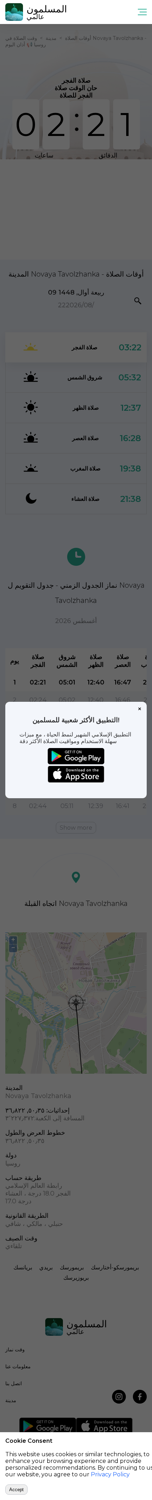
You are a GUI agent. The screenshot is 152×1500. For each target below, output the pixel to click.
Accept (16, 1489)
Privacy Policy (110, 1474)
